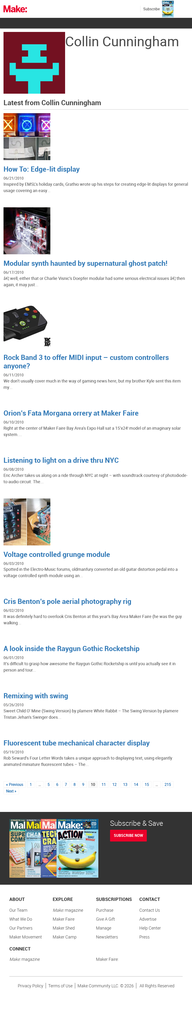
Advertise (147, 919)
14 (136, 784)
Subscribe (151, 9)
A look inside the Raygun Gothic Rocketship (72, 648)
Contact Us (149, 910)
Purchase (104, 910)
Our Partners (21, 928)
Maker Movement (25, 937)
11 (104, 784)
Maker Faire (63, 919)
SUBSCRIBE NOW (128, 835)
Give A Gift (105, 919)
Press (144, 937)
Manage (103, 928)
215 (168, 784)
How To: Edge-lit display (42, 169)
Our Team (18, 910)
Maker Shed (64, 928)
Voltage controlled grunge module (57, 554)
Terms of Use (60, 985)
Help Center (150, 928)
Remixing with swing (36, 695)
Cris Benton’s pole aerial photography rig (67, 601)
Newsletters (107, 937)
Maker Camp (65, 937)
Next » (11, 791)
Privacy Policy (30, 985)
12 (114, 784)
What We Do (20, 919)
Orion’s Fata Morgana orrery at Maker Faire (71, 413)
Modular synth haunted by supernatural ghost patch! (85, 263)
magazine (68, 910)
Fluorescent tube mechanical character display (77, 743)
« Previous (14, 784)
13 (125, 784)
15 (147, 784)
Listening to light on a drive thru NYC (61, 460)
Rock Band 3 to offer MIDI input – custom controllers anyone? (86, 361)
